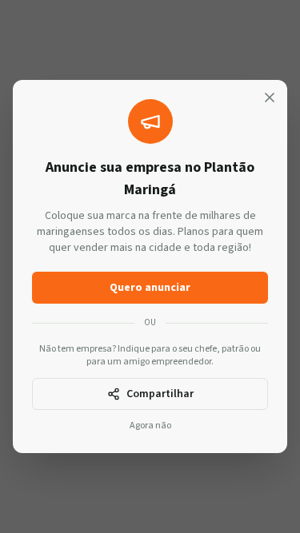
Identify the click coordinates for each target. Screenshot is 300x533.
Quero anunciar (150, 288)
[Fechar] (270, 97)
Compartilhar (160, 394)
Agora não (150, 426)
